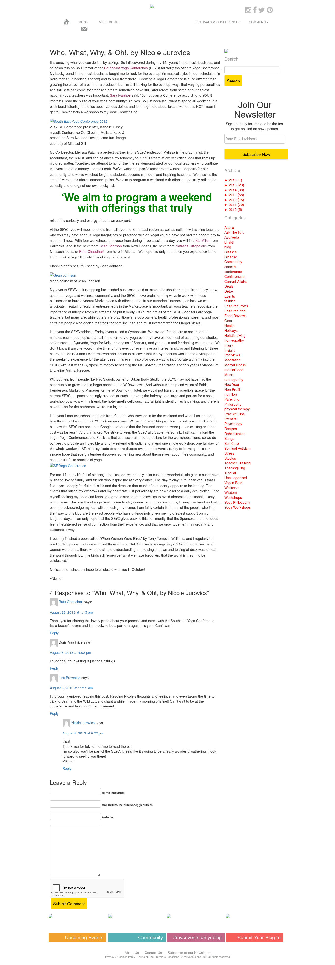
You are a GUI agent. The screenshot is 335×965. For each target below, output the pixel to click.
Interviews (232, 355)
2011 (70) (234, 204)
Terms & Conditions (167, 956)
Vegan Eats (233, 482)
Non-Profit (232, 389)
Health (229, 325)
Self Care (231, 443)
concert (230, 266)
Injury (228, 345)
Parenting (231, 399)
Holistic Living (234, 335)
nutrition (230, 394)
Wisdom (230, 492)
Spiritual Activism (237, 448)
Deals (228, 286)
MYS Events (109, 22)
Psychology (233, 423)
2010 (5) (233, 209)
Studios (230, 458)
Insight (229, 350)
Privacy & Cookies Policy (120, 956)
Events (229, 296)
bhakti (229, 242)
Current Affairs (235, 281)
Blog (83, 22)
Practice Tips (234, 413)
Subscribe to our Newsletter (189, 953)
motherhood (233, 369)
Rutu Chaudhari (71, 601)
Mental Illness (235, 364)
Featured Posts (236, 305)
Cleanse (230, 256)
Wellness (231, 487)
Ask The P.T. (234, 232)
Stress (229, 453)
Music (228, 374)
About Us (132, 953)
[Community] (137, 916)
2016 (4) (233, 179)
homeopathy (234, 340)
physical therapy (237, 409)
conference (233, 271)
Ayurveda (231, 237)
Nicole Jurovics (83, 722)
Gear (228, 320)
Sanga (229, 438)
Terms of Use (145, 956)
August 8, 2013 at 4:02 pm (70, 652)
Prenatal (230, 418)
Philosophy (232, 404)
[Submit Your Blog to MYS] (254, 916)
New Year (231, 384)
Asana (229, 227)
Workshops (233, 497)
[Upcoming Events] (77, 916)
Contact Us (153, 953)
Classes (230, 251)
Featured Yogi (235, 310)
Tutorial (230, 472)
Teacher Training (237, 463)
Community (259, 22)
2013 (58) (234, 194)
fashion (230, 301)
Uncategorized (235, 477)
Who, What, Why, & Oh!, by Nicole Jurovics (120, 52)
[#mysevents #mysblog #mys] (196, 916)
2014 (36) (234, 189)
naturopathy (233, 379)
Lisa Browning (69, 677)
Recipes (230, 428)
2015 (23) (234, 184)
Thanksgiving (234, 467)
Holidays (231, 330)
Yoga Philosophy (237, 502)
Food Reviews (235, 315)
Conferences (234, 276)
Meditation (232, 359)
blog (227, 247)
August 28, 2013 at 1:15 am (71, 612)
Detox (228, 291)
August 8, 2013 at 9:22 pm (83, 733)
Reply (54, 632)
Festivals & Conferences (218, 22)
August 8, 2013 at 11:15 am (71, 687)
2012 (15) (234, 199)
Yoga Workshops (237, 507)
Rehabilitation (234, 433)
